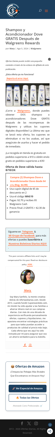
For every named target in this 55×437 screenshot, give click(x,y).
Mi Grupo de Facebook (22, 235)
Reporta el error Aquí (17, 78)
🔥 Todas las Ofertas (27, 397)
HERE (30, 264)
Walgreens (36, 48)
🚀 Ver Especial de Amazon (27, 388)
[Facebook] (25, 345)
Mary (12, 48)
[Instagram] (30, 345)
